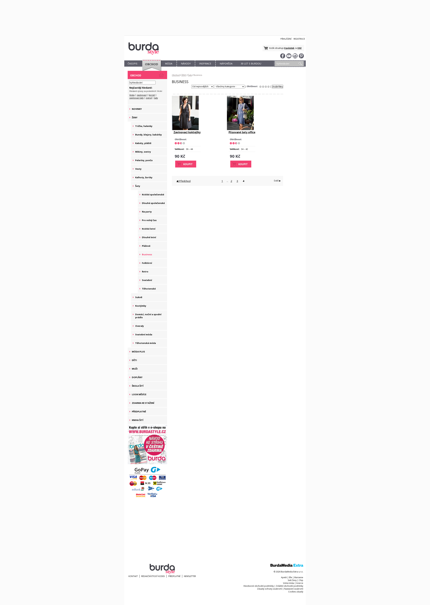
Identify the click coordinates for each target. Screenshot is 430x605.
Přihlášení (286, 38)
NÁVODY (186, 63)
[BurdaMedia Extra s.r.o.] (286, 566)
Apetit (284, 577)
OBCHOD (150, 67)
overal (149, 97)
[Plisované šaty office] (240, 129)
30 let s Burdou (251, 63)
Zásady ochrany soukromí (269, 588)
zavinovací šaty (136, 97)
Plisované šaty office (242, 132)
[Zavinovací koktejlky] (185, 129)
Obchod (176, 75)
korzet (152, 95)
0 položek (289, 48)
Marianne (298, 577)
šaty (156, 97)
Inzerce (299, 583)
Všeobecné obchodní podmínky (258, 586)
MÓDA (168, 63)
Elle (290, 577)
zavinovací (142, 95)
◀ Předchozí (183, 181)
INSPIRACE (205, 63)
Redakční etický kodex (153, 576)
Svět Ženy (292, 580)
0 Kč (299, 48)
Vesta (132, 95)
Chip (301, 580)
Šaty (190, 75)
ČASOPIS (132, 63)
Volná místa (288, 583)
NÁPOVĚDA (226, 63)
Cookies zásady (295, 591)
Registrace (299, 38)
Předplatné (174, 576)
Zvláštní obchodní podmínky (289, 586)
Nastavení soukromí (293, 588)
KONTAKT (133, 576)
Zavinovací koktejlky (187, 132)
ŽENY (183, 75)
